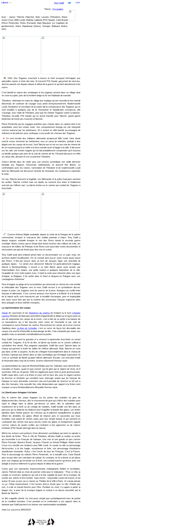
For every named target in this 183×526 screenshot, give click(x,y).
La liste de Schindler (27, 328)
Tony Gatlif (59, 3)
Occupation (57, 9)
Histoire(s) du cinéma (39, 313)
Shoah (5, 313)
